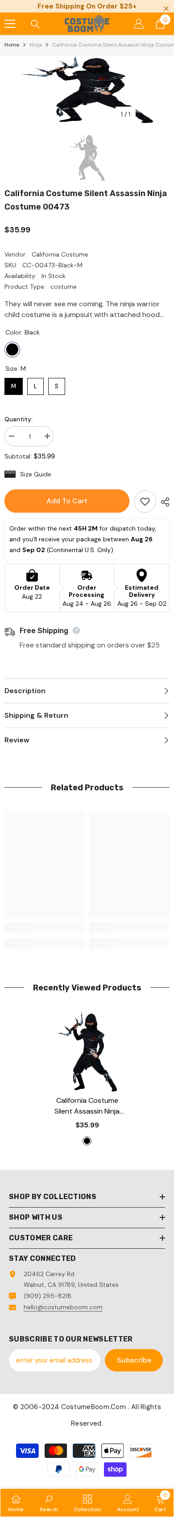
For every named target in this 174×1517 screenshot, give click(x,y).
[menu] (9, 23)
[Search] (35, 24)
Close (166, 8)
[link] (44, 927)
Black (12, 349)
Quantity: (18, 419)
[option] (87, 89)
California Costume (60, 254)
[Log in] (139, 24)
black (87, 1140)
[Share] (163, 502)
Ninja (35, 44)
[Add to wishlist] (145, 501)
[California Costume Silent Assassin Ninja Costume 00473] (87, 1051)
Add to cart (66, 501)
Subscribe (134, 1360)
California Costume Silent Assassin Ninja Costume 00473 (87, 1106)
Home (11, 44)
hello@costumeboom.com (63, 1307)
